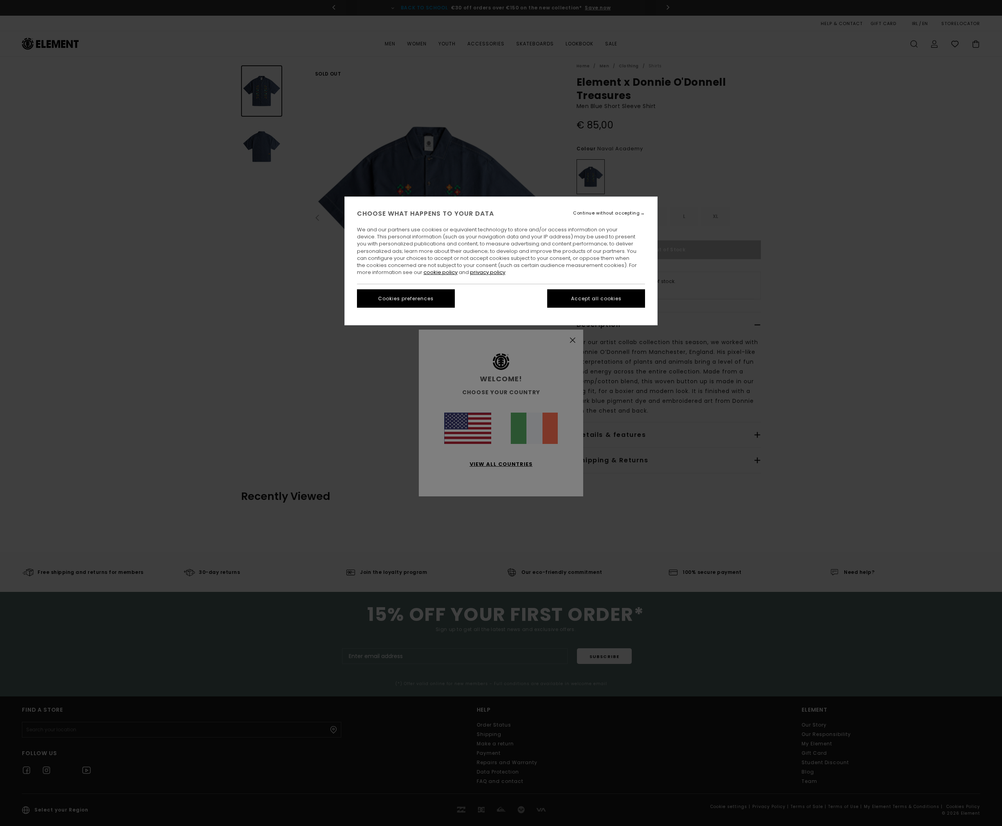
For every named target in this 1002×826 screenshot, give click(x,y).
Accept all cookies (596, 298)
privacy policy (487, 272)
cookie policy (441, 272)
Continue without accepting (606, 213)
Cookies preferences (406, 298)
